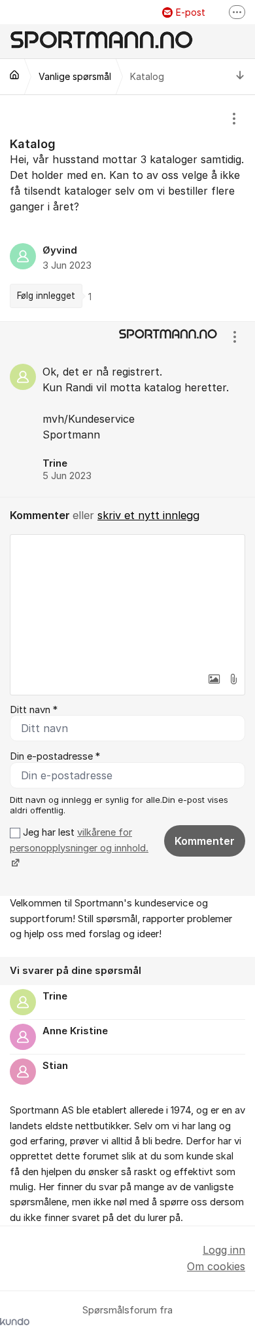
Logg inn (224, 1249)
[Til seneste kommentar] (240, 77)
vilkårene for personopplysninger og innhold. (79, 839)
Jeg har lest (79, 839)
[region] (127, 207)
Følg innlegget (46, 295)
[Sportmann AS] (14, 74)
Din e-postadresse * (55, 756)
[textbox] (127, 600)
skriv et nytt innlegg (148, 515)
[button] (214, 679)
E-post (190, 12)
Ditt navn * (34, 710)
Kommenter (205, 840)
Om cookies (216, 1266)
